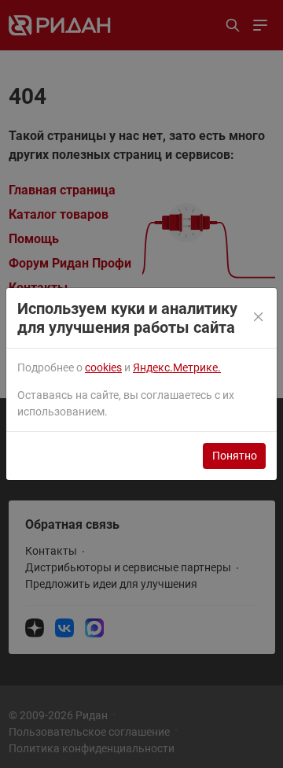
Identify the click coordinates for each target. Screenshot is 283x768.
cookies (103, 367)
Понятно (234, 455)
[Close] (259, 318)
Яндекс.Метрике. (177, 367)
